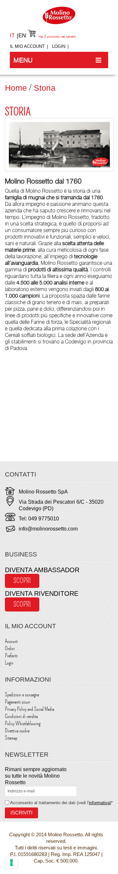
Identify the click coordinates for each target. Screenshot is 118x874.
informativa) (100, 802)
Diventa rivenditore (41, 593)
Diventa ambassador (42, 569)
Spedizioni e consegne (22, 694)
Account (11, 641)
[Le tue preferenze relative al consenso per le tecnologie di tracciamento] (11, 862)
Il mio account (27, 46)
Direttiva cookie (17, 731)
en (22, 35)
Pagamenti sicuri (17, 702)
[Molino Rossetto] (59, 15)
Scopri (22, 580)
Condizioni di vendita (21, 716)
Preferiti (11, 655)
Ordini (10, 648)
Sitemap (11, 738)
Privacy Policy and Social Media (29, 709)
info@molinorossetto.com (48, 529)
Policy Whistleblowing (22, 723)
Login (58, 46)
